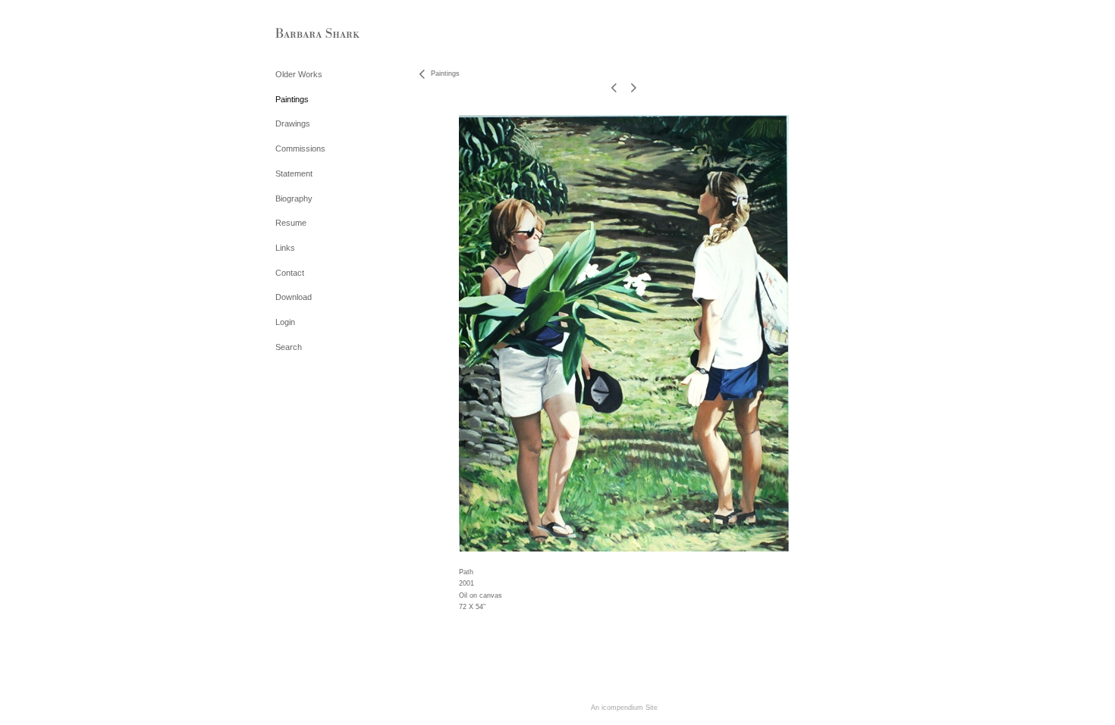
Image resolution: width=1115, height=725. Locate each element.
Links (285, 247)
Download (293, 297)
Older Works (298, 74)
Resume (290, 222)
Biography (294, 198)
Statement (294, 173)
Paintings (292, 99)
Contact (289, 272)
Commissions (300, 148)
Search (288, 347)
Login (285, 322)
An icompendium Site (624, 707)
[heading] (313, 34)
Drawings (292, 123)
